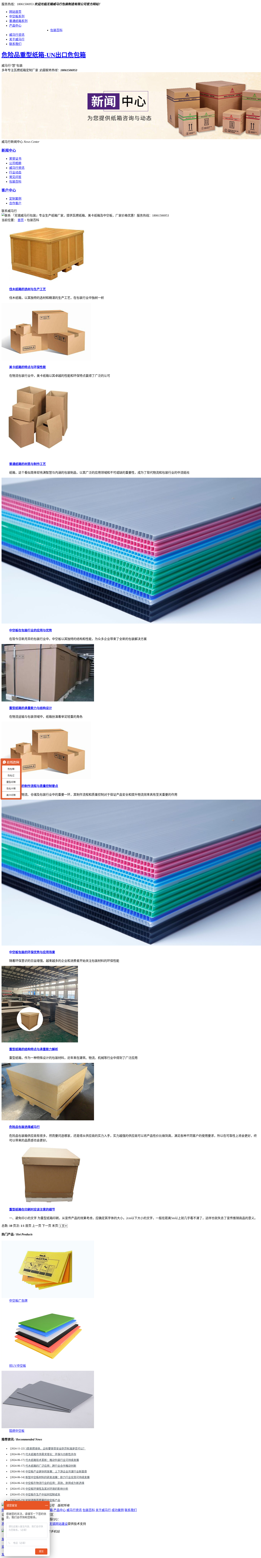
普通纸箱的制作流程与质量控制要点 (33, 786)
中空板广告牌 (18, 1300)
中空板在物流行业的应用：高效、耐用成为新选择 (54, 1483)
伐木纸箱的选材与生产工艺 (27, 289)
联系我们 (15, 44)
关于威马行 (16, 39)
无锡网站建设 (58, 1523)
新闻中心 (9, 150)
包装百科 (56, 30)
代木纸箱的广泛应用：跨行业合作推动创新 (50, 1465)
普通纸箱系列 (18, 21)
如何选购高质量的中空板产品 (42, 1500)
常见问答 (15, 177)
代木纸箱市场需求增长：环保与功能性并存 (50, 1454)
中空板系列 (16, 16)
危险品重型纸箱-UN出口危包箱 (44, 54)
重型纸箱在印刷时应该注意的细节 (32, 1209)
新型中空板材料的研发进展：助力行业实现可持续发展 (57, 1477)
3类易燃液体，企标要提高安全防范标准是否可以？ (55, 1448)
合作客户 (15, 203)
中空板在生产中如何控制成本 (42, 1494)
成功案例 (118, 1510)
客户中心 (9, 190)
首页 (21, 220)
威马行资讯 (16, 167)
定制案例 (15, 198)
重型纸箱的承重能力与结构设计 (30, 708)
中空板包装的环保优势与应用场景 (32, 952)
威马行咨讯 (16, 34)
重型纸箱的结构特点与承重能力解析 (33, 1049)
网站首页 (15, 11)
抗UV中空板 (17, 1365)
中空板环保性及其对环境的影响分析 (46, 1488)
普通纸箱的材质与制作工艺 (27, 464)
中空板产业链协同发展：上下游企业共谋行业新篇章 (56, 1471)
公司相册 (15, 163)
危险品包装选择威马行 (24, 1127)
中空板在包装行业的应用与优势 (30, 630)
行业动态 (15, 172)
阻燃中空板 (16, 1430)
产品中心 (15, 25)
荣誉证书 (15, 158)
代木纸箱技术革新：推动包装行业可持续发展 (52, 1460)
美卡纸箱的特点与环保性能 (27, 367)
